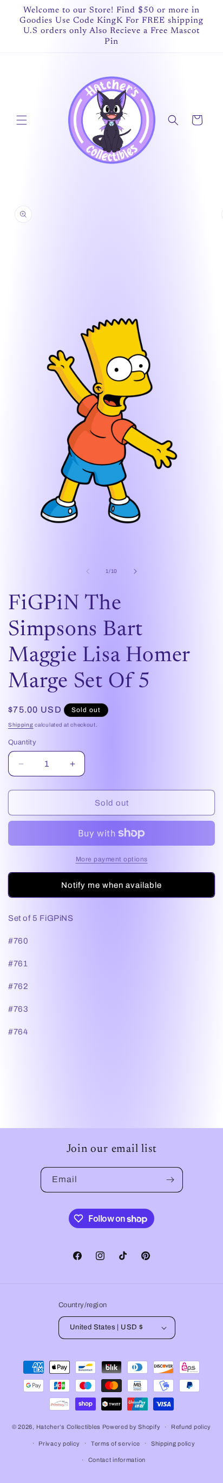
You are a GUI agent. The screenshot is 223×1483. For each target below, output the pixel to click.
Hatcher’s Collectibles (69, 1426)
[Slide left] (88, 571)
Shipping (21, 725)
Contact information (117, 1459)
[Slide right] (135, 571)
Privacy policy (59, 1443)
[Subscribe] (170, 1179)
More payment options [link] (112, 859)
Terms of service (115, 1443)
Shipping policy (173, 1443)
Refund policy (191, 1426)
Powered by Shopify (131, 1426)
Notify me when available (111, 885)
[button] (22, 120)
